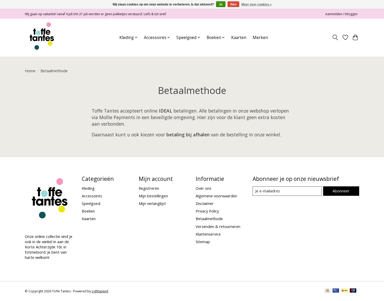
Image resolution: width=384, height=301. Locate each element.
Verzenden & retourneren (218, 226)
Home (30, 70)
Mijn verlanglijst (152, 203)
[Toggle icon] (335, 37)
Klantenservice (208, 234)
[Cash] (327, 291)
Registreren (149, 188)
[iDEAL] (344, 291)
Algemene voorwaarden (216, 195)
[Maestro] (353, 291)
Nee (233, 4)
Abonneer (341, 190)
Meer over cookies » (256, 4)
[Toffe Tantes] (42, 37)
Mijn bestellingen (153, 195)
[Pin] (336, 291)
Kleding (88, 188)
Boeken (88, 211)
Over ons (203, 188)
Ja (221, 4)
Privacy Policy (207, 211)
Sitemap (203, 241)
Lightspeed (100, 291)
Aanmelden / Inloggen (341, 14)
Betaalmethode (209, 218)
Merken (260, 37)
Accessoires (92, 195)
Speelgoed (91, 203)
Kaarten (238, 37)
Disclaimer (205, 203)
